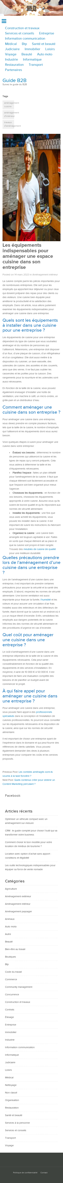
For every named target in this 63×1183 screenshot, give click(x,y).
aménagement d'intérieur (9, 114)
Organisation (12, 1100)
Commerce (11, 979)
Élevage (9, 1017)
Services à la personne (17, 1122)
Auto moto (44, 54)
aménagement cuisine (9, 105)
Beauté (27, 54)
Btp (24, 44)
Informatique (32, 60)
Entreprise (46, 33)
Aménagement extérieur (18, 896)
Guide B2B (15, 80)
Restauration (14, 65)
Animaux (9, 919)
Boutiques (10, 956)
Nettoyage (10, 1085)
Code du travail (13, 971)
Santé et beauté (43, 44)
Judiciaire (12, 49)
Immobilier (32, 49)
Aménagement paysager (18, 911)
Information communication (25, 39)
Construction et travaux (22, 28)
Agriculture (11, 888)
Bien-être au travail (15, 949)
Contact (44, 1172)
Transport (36, 65)
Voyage (10, 54)
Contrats (9, 1009)
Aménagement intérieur (45, 274)
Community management (18, 987)
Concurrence (12, 994)
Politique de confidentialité (25, 1172)
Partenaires (13, 70)
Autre (8, 934)
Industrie (11, 60)
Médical (11, 44)
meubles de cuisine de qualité (40, 549)
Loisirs (50, 49)
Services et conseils (19, 33)
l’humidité (45, 599)
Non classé (11, 1092)
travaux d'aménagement (9, 124)
